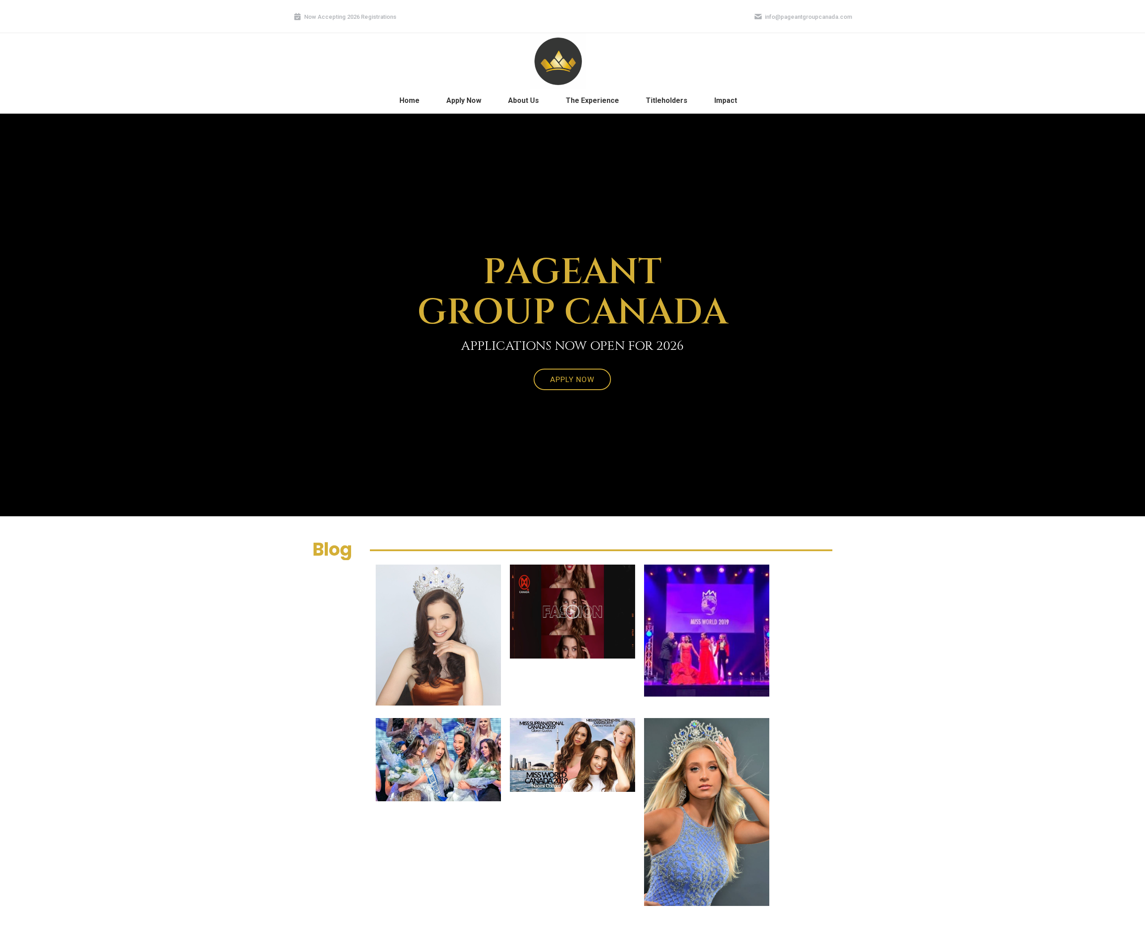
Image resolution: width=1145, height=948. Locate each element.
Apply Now (572, 379)
